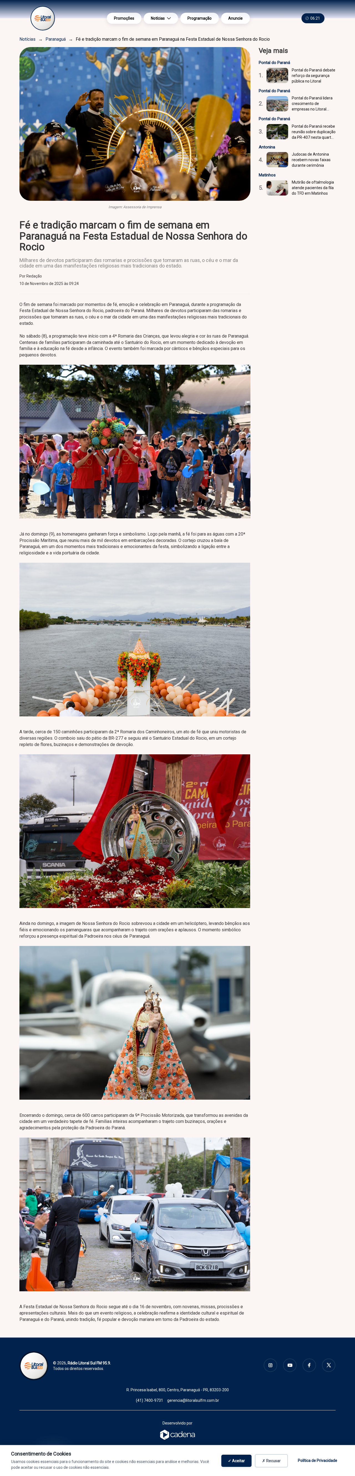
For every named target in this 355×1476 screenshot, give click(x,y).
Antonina (267, 147)
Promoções (124, 18)
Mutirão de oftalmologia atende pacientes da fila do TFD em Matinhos (313, 188)
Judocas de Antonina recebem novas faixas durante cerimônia (311, 160)
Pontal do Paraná (274, 62)
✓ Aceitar (236, 1461)
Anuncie (235, 18)
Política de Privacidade (317, 1460)
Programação (199, 18)
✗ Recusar (271, 1461)
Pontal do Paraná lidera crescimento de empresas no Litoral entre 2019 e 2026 (312, 104)
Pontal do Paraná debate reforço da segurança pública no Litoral (313, 75)
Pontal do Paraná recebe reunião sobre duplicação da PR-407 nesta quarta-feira (314, 132)
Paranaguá (55, 39)
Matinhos (267, 175)
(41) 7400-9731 (149, 1400)
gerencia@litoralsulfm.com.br (193, 1400)
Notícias (158, 18)
